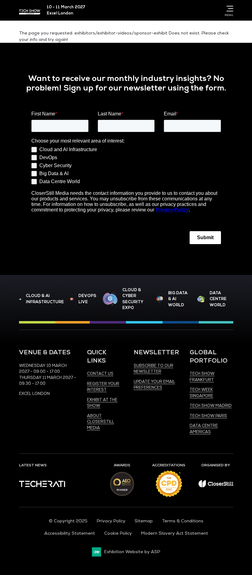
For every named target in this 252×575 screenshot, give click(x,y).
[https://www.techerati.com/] (42, 485)
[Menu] (228, 8)
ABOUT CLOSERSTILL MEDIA (100, 421)
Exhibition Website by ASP (132, 551)
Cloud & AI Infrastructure (45, 298)
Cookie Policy (118, 533)
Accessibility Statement (69, 533)
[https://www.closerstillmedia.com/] (216, 486)
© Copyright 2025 (68, 521)
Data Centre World (218, 299)
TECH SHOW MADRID (211, 405)
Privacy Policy (111, 521)
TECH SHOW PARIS (208, 415)
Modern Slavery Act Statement (174, 533)
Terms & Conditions (182, 521)
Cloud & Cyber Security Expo (132, 299)
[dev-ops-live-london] (72, 299)
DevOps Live (87, 298)
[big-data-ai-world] (159, 299)
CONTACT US (100, 373)
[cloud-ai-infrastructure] (20, 299)
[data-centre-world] (201, 299)
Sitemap (144, 521)
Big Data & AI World (177, 299)
